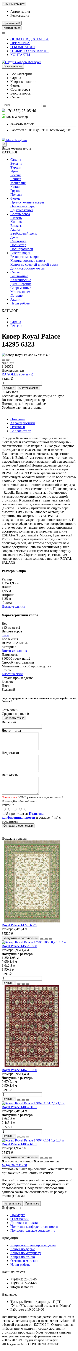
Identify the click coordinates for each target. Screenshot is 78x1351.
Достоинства (11, 730)
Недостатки (10, 753)
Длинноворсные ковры (27, 268)
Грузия (15, 190)
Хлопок (16, 222)
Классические (20, 280)
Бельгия (16, 163)
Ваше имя (9, 722)
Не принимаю (12, 1203)
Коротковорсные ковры (27, 260)
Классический (12, 674)
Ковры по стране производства (33, 1245)
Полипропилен (21, 249)
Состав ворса (20, 214)
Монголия (18, 183)
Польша (16, 194)
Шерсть (16, 218)
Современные (20, 288)
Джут (14, 237)
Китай (15, 187)
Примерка (17, 1215)
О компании (19, 1219)
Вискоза (16, 225)
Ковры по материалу (25, 1253)
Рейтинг (8, 805)
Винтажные (19, 276)
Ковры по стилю (22, 1257)
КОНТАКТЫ (20, 55)
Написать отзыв (13, 718)
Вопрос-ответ (20, 431)
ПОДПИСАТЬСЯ (14, 1165)
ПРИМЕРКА (20, 43)
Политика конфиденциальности (34, 1226)
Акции (15, 299)
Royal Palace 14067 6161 (19, 1144)
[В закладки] (3, 360)
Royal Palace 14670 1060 (19, 1070)
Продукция (10, 1238)
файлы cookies (44, 1180)
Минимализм (20, 291)
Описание (17, 419)
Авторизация (20, 11)
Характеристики (22, 423)
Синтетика (18, 241)
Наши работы (20, 303)
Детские (16, 295)
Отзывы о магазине (24, 1261)
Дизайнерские (20, 284)
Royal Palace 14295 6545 (19, 925)
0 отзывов (10, 392)
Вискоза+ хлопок (14, 651)
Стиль (15, 272)
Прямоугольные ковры (27, 202)
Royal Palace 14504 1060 (19, 946)
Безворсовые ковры (24, 257)
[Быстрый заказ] (42, 939)
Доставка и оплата (24, 1223)
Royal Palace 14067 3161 (19, 1107)
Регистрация (19, 15)
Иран (14, 171)
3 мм (5, 635)
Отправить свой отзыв (18, 825)
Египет (15, 179)
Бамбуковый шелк (23, 233)
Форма (15, 198)
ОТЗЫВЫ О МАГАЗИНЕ (29, 51)
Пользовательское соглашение (32, 1230)
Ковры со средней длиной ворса (34, 264)
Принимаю (32, 1203)
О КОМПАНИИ (22, 47)
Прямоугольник (13, 606)
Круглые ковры (21, 210)
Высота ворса (20, 253)
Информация (11, 1207)
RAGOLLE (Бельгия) (17, 374)
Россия (15, 175)
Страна (15, 159)
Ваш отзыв (10, 775)
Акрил (15, 229)
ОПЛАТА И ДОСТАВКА (29, 39)
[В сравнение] (8, 360)
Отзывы (17, 427)
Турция (15, 167)
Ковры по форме (22, 1249)
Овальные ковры (22, 206)
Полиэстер (18, 245)
